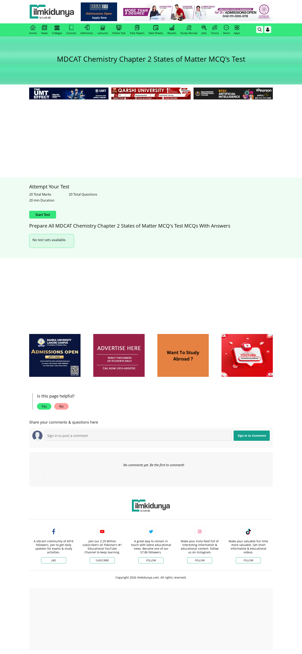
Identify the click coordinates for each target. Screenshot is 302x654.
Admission (86, 33)
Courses (71, 33)
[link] (99, 11)
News (44, 33)
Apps (237, 33)
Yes (44, 406)
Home (33, 33)
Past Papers (137, 33)
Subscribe (102, 560)
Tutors (215, 33)
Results (171, 33)
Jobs (204, 33)
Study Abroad (188, 33)
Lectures (102, 33)
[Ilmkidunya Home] (51, 11)
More (226, 33)
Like (53, 560)
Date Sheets (156, 33)
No (61, 406)
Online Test (119, 33)
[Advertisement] (151, 131)
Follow (151, 560)
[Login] (267, 29)
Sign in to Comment (252, 436)
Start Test (42, 214)
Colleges (57, 33)
